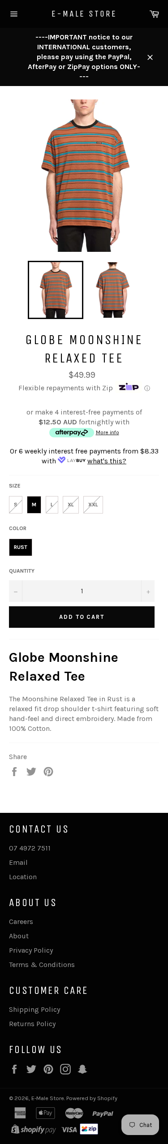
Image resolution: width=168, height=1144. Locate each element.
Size (15, 486)
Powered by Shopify (91, 1098)
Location (23, 876)
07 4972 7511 (30, 848)
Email (18, 862)
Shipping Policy (34, 1009)
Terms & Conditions (42, 964)
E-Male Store (84, 14)
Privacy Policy (31, 950)
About (19, 936)
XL (71, 504)
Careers (21, 921)
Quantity (21, 571)
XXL (93, 504)
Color (17, 528)
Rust (20, 547)
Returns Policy (32, 1023)
